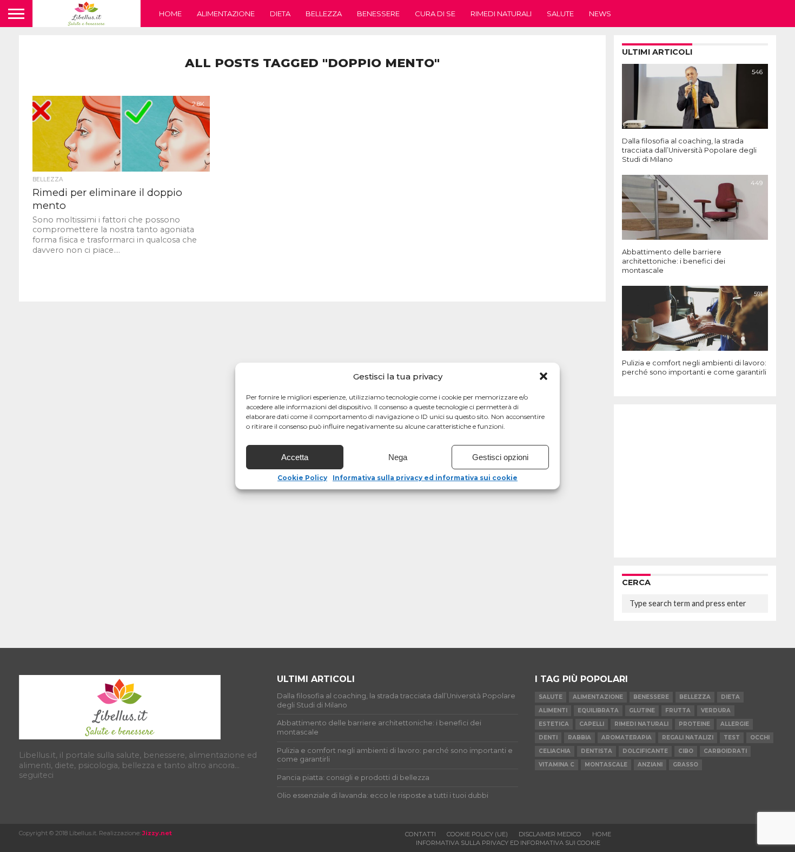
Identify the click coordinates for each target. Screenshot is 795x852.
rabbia (579, 737)
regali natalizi (687, 737)
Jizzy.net (157, 833)
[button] (543, 376)
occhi (760, 737)
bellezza (695, 696)
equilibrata (598, 710)
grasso (685, 764)
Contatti (420, 834)
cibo (685, 751)
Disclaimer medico (550, 834)
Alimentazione (226, 13)
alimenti (553, 710)
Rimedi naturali (501, 13)
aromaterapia (626, 737)
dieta (730, 696)
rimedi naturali (641, 724)
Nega (397, 457)
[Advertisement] (695, 480)
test (732, 737)
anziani (650, 764)
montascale (606, 764)
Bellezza (324, 13)
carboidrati (725, 751)
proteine (694, 724)
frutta (678, 710)
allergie (734, 724)
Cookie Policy (302, 478)
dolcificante (645, 751)
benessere (651, 696)
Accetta (294, 457)
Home (170, 13)
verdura (716, 710)
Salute (560, 13)
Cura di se (435, 13)
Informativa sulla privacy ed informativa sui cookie (425, 478)
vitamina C (556, 764)
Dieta (280, 13)
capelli (591, 724)
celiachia (555, 751)
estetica (554, 724)
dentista (596, 751)
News (600, 13)
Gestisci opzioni (500, 457)
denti (548, 737)
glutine (642, 710)
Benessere (378, 13)
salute (550, 696)
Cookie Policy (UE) (477, 834)
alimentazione (598, 696)
